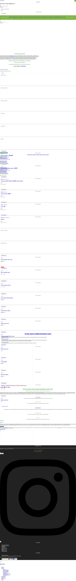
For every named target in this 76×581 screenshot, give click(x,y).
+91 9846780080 (23, 66)
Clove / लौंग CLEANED (5, 387)
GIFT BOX (3, 547)
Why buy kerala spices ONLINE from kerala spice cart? (38, 389)
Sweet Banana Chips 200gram (7, 297)
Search (1, 7)
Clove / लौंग (3, 206)
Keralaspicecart (12, 55)
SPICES (4, 569)
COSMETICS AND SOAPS (5, 545)
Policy (2, 579)
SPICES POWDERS (4, 550)
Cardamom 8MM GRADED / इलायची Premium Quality (12, 181)
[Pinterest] (3, 453)
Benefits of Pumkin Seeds (5, 555)
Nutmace (2, 219)
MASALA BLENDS (4, 549)
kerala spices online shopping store (38, 334)
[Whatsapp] (0, 541)
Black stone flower (4, 400)
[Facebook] (0, 453)
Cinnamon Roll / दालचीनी (6, 193)
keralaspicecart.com (59, 427)
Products (3, 568)
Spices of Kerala (4, 578)
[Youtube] (1, 453)
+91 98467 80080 (40, 450)
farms (44, 393)
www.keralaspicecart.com (5, 427)
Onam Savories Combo (5, 310)
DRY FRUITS (3, 546)
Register (5, 13)
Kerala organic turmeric (6, 285)
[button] (3, 255)
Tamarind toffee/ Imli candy (6, 259)
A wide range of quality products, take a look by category (38, 154)
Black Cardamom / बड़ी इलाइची (7, 155)
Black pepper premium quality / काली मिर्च (9, 168)
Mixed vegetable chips (5, 272)
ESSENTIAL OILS (5, 574)
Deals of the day (4, 576)
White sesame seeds (5, 323)
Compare (2, 153)
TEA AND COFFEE (4, 551)
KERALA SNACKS (4, 548)
